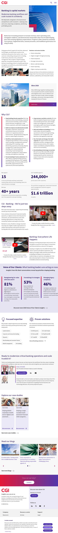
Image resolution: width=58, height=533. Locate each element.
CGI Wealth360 (43, 337)
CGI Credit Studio (46, 331)
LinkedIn (31, 506)
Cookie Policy (8, 531)
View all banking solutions (36, 341)
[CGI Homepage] (4, 2)
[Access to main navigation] (55, 2)
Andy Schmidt (20, 367)
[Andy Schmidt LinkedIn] (30, 373)
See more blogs (6, 471)
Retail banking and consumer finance (11, 340)
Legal (39, 515)
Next (54, 466)
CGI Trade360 (34, 337)
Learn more (37, 104)
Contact (29, 482)
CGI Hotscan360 (34, 334)
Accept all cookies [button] (47, 524)
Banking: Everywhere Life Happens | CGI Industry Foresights (17, 240)
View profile (22, 373)
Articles (22, 515)
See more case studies (10, 433)
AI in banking (19, 343)
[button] (5, 370)
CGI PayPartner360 (45, 334)
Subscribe (34, 495)
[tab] (28, 466)
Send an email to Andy (35, 373)
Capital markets (6, 331)
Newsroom (5, 515)
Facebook (44, 506)
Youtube (40, 506)
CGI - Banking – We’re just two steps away (45, 208)
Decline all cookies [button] (47, 530)
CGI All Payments (35, 331)
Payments (5, 337)
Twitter (35, 506)
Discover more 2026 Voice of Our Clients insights (29, 308)
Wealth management (7, 343)
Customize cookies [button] (47, 527)
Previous (3, 466)
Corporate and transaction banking (11, 334)
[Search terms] (51, 2)
